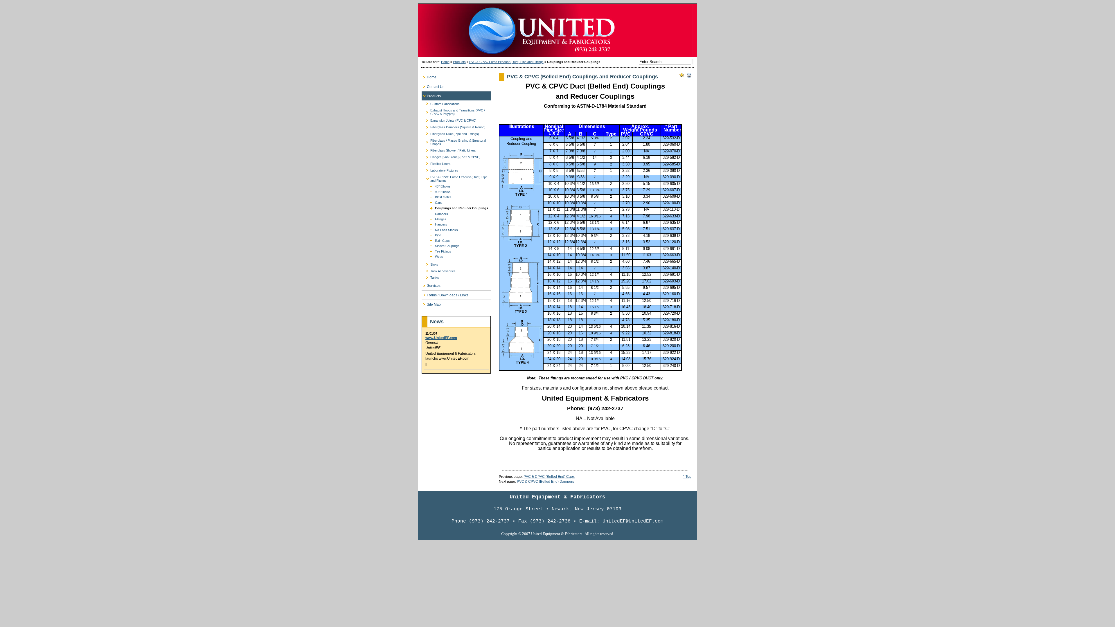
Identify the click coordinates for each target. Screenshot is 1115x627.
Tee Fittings (436, 251)
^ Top (687, 477)
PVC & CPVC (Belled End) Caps (549, 477)
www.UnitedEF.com (441, 338)
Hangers (434, 224)
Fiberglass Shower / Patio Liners (449, 149)
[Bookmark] (681, 75)
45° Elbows (436, 186)
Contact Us (433, 85)
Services (431, 284)
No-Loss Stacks (440, 229)
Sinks (430, 263)
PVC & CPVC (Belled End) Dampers (545, 482)
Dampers (435, 213)
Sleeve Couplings (440, 245)
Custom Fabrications (441, 102)
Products (459, 62)
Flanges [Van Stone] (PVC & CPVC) (451, 156)
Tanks (430, 276)
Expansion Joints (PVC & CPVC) (449, 119)
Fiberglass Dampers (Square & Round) (453, 126)
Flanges (434, 219)
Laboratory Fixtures (440, 169)
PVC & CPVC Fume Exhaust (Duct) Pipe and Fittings (506, 62)
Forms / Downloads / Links (445, 294)
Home (445, 62)
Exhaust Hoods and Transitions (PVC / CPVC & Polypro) (453, 111)
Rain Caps (436, 240)
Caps (432, 202)
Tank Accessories (439, 270)
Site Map (431, 303)
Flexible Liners (436, 163)
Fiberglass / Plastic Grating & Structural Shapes (454, 141)
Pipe (431, 235)
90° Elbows (436, 191)
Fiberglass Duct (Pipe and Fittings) (450, 132)
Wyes (432, 256)
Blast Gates (437, 196)
